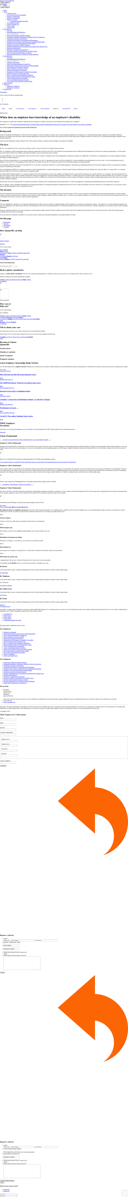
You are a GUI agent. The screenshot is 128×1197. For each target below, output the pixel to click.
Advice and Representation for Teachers (18, 80)
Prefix (5, 940)
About (5, 12)
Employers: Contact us (13, 86)
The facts (6, 223)
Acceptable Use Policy (13, 23)
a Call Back (3, 255)
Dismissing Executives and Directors (17, 38)
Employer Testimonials (13, 18)
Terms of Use (7, 615)
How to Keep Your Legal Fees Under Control (19, 81)
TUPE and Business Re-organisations (17, 78)
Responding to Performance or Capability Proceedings (22, 72)
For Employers (7, 29)
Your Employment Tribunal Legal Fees (17, 67)
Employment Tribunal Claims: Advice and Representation (23, 65)
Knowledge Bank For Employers (16, 32)
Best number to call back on (11, 1153)
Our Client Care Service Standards (16, 15)
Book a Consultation (9, 654)
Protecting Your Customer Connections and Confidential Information (26, 42)
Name (1, 718)
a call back (12, 256)
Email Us (2, 0)
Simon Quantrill (7, 83)
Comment (6, 227)
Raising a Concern (12, 19)
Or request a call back (6, 585)
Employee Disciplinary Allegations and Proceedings (17, 649)
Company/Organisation (6, 732)
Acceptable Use (7, 614)
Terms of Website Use (13, 24)
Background (6, 222)
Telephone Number (9, 949)
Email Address (7, 945)
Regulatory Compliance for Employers (17, 49)
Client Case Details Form (10, 655)
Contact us (6, 84)
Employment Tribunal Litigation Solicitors (18, 35)
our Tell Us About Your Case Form (16, 259)
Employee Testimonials (13, 16)
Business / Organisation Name (11, 942)
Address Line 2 (5, 744)
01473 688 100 (9, 0)
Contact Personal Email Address (12, 1148)
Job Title (2, 727)
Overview (9, 30)
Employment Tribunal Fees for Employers (15, 683)
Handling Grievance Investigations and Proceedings (21, 43)
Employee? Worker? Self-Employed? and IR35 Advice (22, 51)
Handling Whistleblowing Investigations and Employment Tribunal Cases (27, 46)
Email (1, 723)
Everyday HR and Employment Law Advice (19, 53)
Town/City (4, 749)
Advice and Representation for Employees (18, 64)
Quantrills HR (7, 89)
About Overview (11, 13)
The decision (7, 225)
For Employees (7, 56)
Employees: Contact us (13, 87)
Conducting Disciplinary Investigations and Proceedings (22, 40)
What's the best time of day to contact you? (15, 952)
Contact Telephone (5, 761)
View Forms (3, 595)
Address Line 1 (5, 739)
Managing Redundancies (14, 48)
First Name (15, 940)
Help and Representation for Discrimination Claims (21, 76)
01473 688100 (4, 250)
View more (3, 369)
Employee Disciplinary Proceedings (17, 70)
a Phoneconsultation (4, 252)
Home (5, 10)
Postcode (3, 753)
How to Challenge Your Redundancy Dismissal (20, 75)
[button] (64, 507)
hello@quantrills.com (9, 702)
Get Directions (4, 572)
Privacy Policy (11, 26)
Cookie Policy (11, 27)
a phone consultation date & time (18, 253)
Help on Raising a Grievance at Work (17, 69)
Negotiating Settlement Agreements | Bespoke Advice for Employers (26, 37)
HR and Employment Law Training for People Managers (22, 54)
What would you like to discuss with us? (14, 955)
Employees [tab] (6, 1189)
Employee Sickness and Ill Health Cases (18, 73)
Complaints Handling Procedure (19, 21)
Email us (2, 605)
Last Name (38, 940)
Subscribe (2, 432)
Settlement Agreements (13, 62)
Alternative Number (8, 1157)
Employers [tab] (6, 1191)
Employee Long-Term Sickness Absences (18, 45)
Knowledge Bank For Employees (16, 59)
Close (2, 1182)
